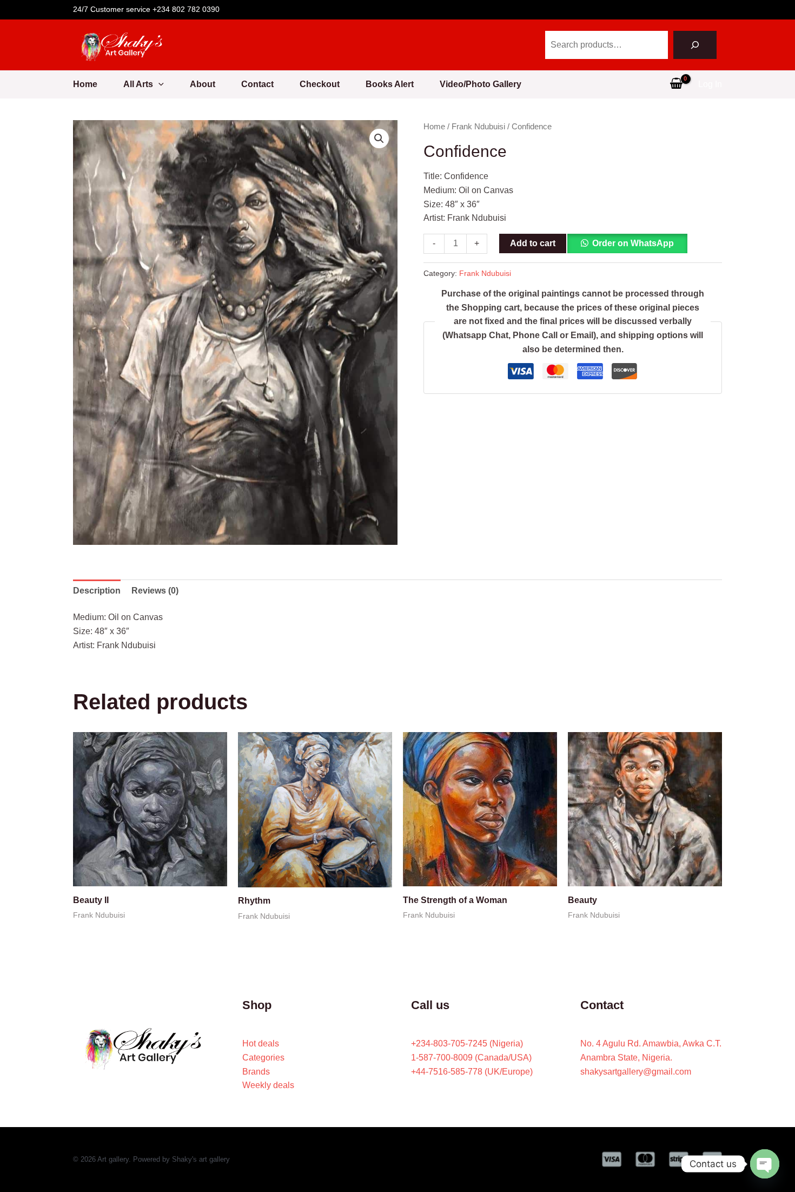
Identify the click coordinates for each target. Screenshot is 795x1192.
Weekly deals (268, 1085)
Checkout (320, 84)
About (202, 84)
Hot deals (260, 1043)
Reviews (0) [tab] (154, 590)
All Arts (138, 84)
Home (85, 84)
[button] (158, 84)
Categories (263, 1057)
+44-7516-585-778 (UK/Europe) (472, 1071)
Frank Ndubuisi (478, 126)
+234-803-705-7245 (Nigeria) (467, 1043)
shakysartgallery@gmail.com (635, 1071)
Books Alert (390, 84)
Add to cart (532, 243)
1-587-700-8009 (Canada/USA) (471, 1057)
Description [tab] (97, 590)
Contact (257, 84)
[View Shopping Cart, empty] (676, 84)
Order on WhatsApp (633, 243)
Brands (256, 1071)
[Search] (695, 45)
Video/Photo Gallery (480, 84)
